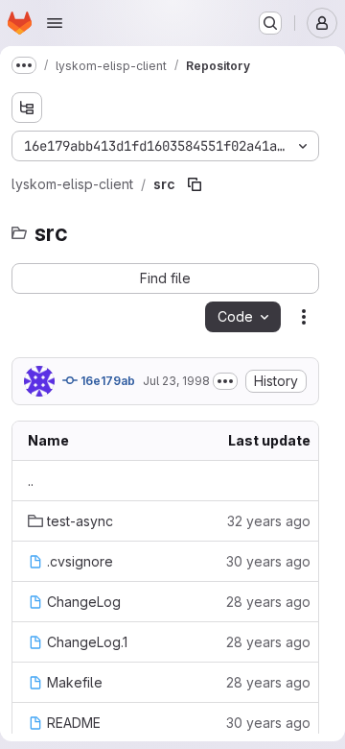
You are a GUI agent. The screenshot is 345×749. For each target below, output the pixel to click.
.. (31, 480)
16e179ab (106, 381)
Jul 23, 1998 (176, 381)
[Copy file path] (194, 184)
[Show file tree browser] (27, 107)
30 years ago (268, 561)
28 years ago (268, 601)
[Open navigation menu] (54, 23)
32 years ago (268, 521)
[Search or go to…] (270, 23)
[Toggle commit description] (225, 381)
